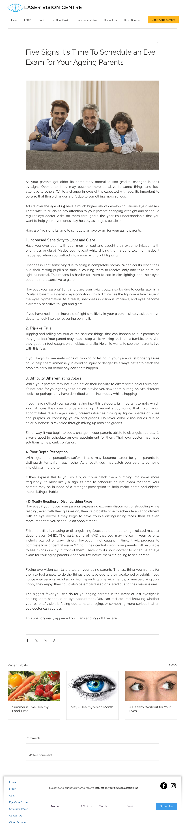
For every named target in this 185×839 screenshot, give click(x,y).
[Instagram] (173, 785)
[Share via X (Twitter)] (36, 640)
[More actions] (157, 41)
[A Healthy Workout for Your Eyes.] (151, 686)
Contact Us (15, 815)
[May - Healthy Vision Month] (92, 686)
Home (12, 782)
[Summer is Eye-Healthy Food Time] (34, 686)
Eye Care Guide (18, 802)
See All (173, 664)
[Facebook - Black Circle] (163, 785)
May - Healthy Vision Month (92, 707)
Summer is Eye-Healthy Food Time (30, 709)
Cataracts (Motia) (19, 809)
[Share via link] (54, 640)
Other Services (17, 822)
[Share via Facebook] (27, 640)
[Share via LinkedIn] (45, 640)
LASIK (12, 789)
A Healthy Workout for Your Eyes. (150, 709)
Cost (11, 795)
